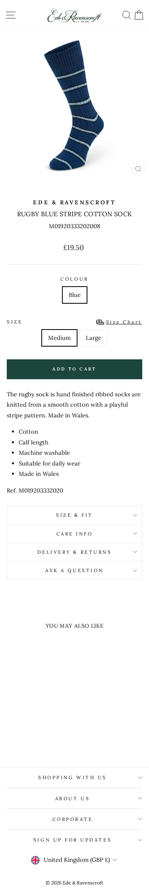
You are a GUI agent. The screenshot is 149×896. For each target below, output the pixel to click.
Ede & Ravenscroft (74, 202)
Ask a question (74, 570)
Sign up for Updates (72, 840)
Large (93, 337)
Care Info (74, 534)
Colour (74, 279)
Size (74, 322)
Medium (59, 337)
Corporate (72, 819)
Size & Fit (74, 515)
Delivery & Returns (74, 552)
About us (72, 798)
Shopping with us (72, 777)
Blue (75, 295)
